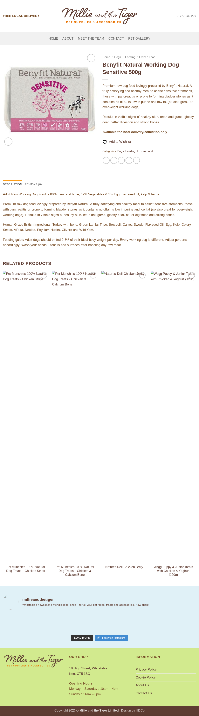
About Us (142, 685)
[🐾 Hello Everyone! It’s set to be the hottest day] (50, 622)
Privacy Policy (146, 669)
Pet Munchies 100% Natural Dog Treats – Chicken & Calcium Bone (75, 570)
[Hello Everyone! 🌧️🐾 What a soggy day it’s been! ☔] (181, 622)
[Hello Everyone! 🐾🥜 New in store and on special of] (148, 622)
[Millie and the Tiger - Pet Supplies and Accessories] (99, 16)
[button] (8, 141)
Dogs (117, 57)
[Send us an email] (168, 16)
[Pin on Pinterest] (129, 160)
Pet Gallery (139, 38)
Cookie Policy (146, 677)
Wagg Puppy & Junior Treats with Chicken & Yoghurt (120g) (173, 570)
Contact (116, 38)
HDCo (140, 710)
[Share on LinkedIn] (136, 160)
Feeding (130, 57)
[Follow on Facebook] (157, 16)
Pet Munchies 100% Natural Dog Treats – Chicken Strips (25, 568)
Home (53, 38)
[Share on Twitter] (113, 160)
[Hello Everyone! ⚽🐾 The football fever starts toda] (18, 622)
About (68, 38)
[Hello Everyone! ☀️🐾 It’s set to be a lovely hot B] (83, 622)
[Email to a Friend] (121, 160)
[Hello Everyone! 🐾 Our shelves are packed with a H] (115, 622)
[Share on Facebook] (106, 160)
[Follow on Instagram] (162, 16)
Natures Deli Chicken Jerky (124, 567)
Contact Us (144, 693)
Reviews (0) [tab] (33, 184)
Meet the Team (91, 38)
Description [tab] (12, 184)
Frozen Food (147, 57)
